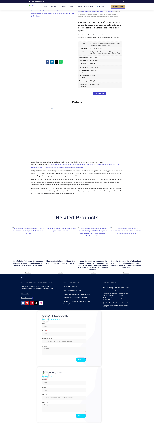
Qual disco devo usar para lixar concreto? (115, 303)
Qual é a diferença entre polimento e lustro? (116, 287)
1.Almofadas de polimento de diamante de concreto (97, 11)
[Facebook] (23, 303)
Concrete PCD (65, 167)
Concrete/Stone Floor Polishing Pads (84, 164)
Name (44, 323)
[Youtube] (27, 303)
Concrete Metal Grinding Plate (105, 164)
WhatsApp (45, 395)
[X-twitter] (36, 303)
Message (45, 346)
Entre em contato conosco (85, 6)
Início (45, 6)
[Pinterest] (32, 303)
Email (44, 331)
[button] (124, 1)
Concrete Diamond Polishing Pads (60, 164)
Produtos (53, 6)
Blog (71, 6)
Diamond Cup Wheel (54, 167)
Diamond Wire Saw (77, 167)
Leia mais (28, 273)
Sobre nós (63, 6)
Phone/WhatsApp (47, 338)
